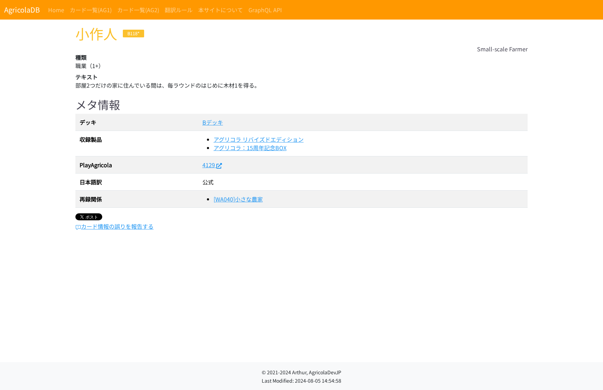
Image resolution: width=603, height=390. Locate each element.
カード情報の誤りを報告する (117, 226)
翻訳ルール (179, 10)
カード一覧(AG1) (91, 10)
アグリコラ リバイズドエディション (259, 139)
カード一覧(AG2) (138, 10)
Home (56, 10)
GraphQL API (265, 10)
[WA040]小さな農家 (238, 199)
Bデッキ (212, 122)
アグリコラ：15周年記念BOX (250, 148)
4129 (208, 165)
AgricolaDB (22, 10)
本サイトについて (220, 10)
